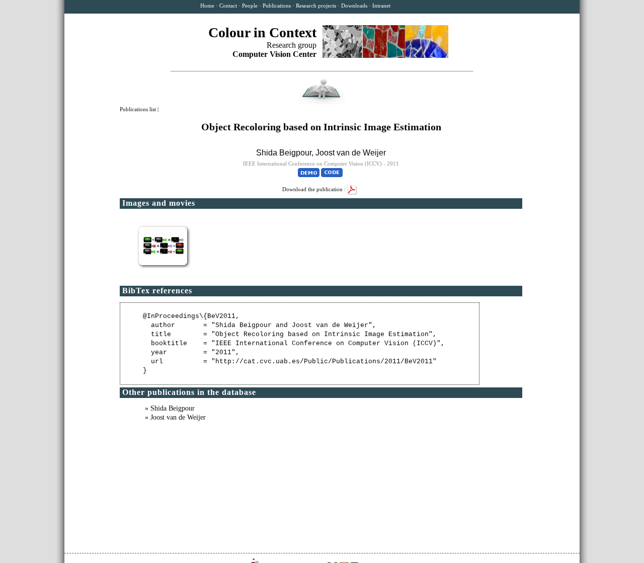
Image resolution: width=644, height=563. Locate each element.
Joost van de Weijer (350, 152)
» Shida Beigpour (170, 408)
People (250, 6)
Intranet (381, 6)
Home (207, 6)
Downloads (354, 6)
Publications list (138, 109)
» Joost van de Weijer (175, 417)
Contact (228, 6)
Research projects (316, 6)
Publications (277, 6)
